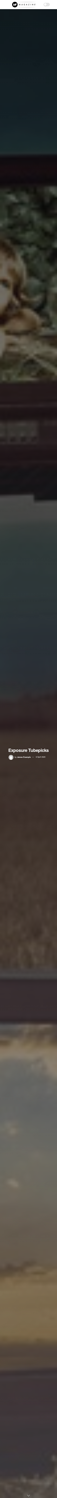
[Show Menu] (3, 4)
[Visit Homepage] (24, 4)
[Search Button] (54, 4)
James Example (24, 757)
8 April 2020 (40, 757)
